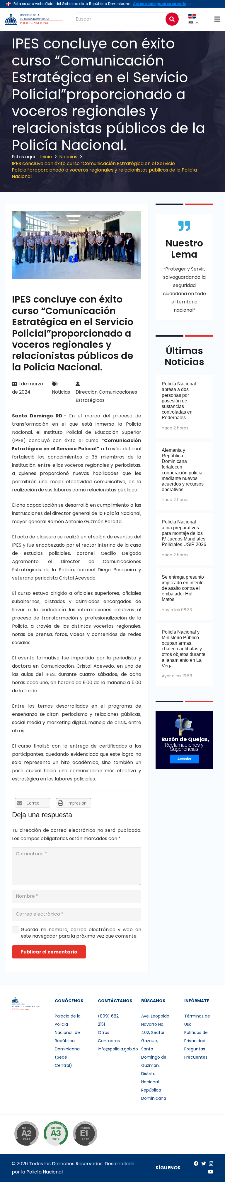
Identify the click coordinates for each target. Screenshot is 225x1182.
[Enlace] (34, 19)
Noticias (61, 392)
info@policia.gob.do (118, 1049)
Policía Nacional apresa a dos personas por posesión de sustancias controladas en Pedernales (179, 400)
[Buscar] (172, 19)
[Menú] (217, 19)
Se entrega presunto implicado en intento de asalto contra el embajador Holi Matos (183, 588)
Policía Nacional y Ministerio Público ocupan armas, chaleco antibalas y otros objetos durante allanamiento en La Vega (183, 648)
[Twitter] (203, 1163)
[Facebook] (196, 1163)
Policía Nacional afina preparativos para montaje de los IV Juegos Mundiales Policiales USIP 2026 (184, 533)
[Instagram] (211, 1163)
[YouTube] (210, 1171)
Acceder (184, 759)
